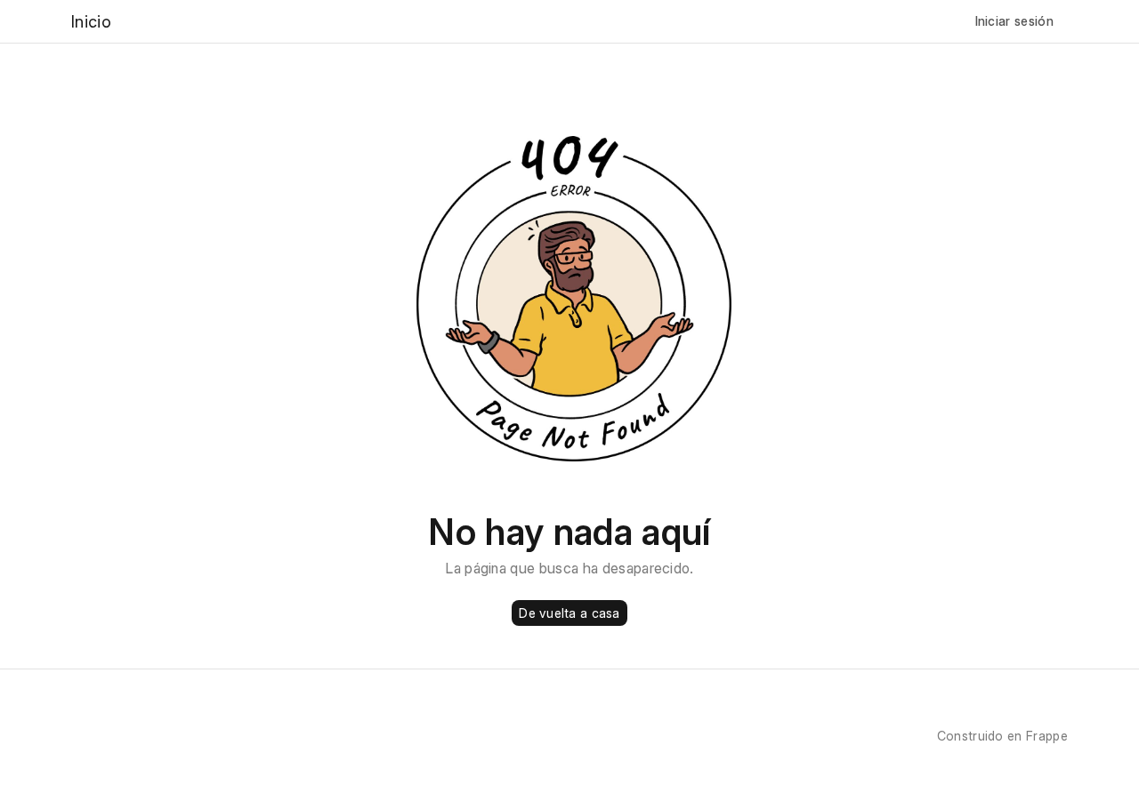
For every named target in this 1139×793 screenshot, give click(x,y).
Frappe (1047, 735)
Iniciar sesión (1014, 20)
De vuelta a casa (569, 613)
